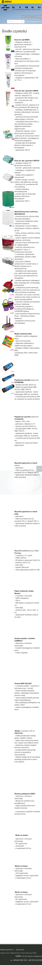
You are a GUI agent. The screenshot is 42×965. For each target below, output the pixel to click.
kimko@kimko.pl (36, 22)
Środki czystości (14, 31)
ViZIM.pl (34, 953)
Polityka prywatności (6, 950)
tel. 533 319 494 (32, 16)
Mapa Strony (20, 950)
